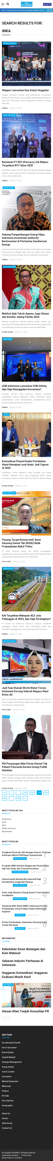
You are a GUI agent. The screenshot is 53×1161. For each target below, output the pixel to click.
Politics (6, 414)
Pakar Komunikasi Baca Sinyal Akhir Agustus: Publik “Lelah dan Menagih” (23, 10)
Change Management (12, 1062)
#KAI (4, 825)
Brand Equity (7, 568)
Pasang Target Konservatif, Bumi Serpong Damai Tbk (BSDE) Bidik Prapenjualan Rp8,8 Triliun (21, 543)
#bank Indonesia (9, 828)
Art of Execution (9, 115)
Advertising (7, 1123)
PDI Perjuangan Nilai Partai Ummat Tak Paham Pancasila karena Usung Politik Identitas (24, 767)
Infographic (7, 1105)
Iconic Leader (8, 1072)
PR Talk (5, 1096)
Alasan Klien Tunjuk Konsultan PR (25, 1011)
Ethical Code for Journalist (12, 1158)
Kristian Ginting (7, 332)
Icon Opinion (8, 1100)
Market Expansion (9, 43)
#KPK (4, 822)
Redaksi (5, 108)
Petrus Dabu (6, 561)
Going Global (8, 1067)
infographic (7, 984)
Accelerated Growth (20, 872)
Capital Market (8, 187)
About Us (6, 1113)
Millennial (6, 1086)
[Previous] (4, 1017)
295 (46, 792)
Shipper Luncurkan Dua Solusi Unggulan (25, 90)
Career (5, 1118)
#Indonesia (6, 819)
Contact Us (7, 1128)
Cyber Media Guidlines (10, 1155)
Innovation (7, 339)
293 (32, 792)
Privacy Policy (26, 1155)
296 (4, 798)
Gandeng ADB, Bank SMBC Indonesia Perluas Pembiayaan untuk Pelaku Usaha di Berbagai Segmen (24, 909)
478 (18, 798)
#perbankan (7, 831)
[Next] (8, 1017)
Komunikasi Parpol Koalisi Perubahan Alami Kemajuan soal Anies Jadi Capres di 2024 (25, 464)
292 (25, 792)
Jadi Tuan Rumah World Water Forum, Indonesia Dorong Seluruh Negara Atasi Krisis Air (25, 691)
